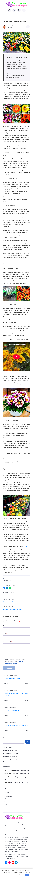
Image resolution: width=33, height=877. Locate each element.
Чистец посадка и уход (11, 710)
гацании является (9, 578)
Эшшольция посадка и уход (11, 761)
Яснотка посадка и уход (10, 750)
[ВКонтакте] (6, 862)
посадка (6, 580)
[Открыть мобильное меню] (24, 10)
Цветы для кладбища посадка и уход (16, 725)
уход (13, 580)
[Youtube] (13, 862)
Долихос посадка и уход (21, 770)
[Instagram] (9, 862)
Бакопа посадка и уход (22, 773)
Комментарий (7, 642)
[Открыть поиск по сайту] (19, 10)
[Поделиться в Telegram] (7, 588)
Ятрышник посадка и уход (10, 753)
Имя (4, 626)
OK (27, 874)
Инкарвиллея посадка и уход (19, 782)
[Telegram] (16, 862)
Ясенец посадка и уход (10, 759)
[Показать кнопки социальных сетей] (9, 10)
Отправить (9, 668)
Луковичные (8, 796)
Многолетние (8, 799)
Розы (5, 804)
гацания (19, 578)
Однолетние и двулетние (12, 801)
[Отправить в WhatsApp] (10, 588)
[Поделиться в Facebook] (4, 588)
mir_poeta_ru (11, 25)
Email (5, 634)
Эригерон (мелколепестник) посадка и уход (15, 694)
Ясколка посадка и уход (12, 678)
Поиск (4, 738)
